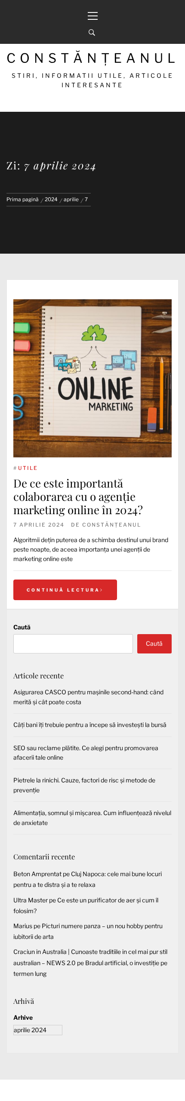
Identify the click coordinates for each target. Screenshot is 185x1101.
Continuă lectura (63, 589)
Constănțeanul (92, 58)
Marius (22, 925)
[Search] (92, 32)
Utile (28, 468)
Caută (22, 627)
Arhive (23, 1017)
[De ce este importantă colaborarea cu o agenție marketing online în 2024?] (92, 378)
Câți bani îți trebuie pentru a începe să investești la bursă (89, 724)
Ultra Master (30, 900)
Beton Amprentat (37, 873)
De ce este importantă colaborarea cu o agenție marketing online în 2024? (78, 496)
